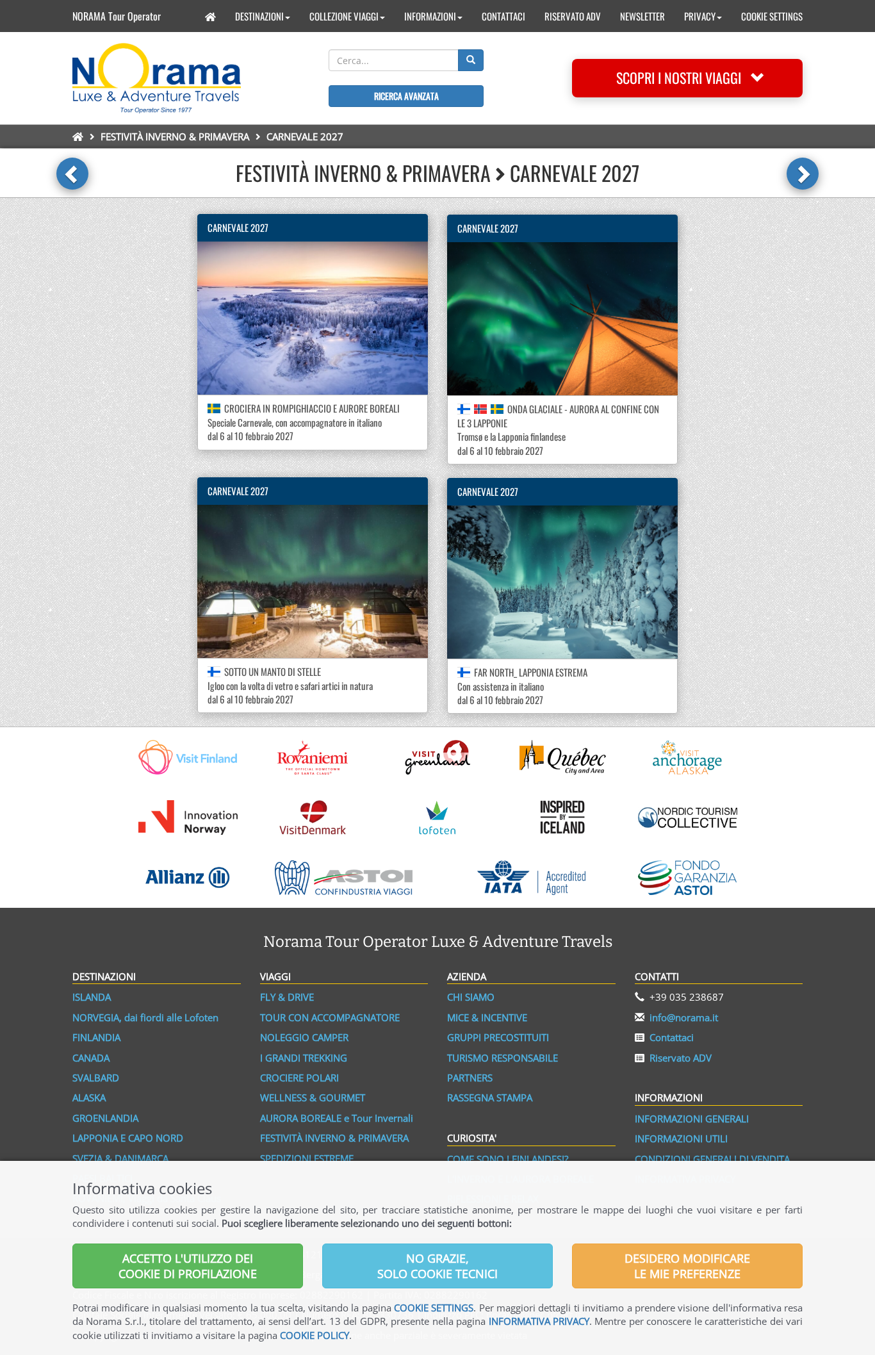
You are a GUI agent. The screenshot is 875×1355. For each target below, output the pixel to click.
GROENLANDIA (105, 1118)
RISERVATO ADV (572, 16)
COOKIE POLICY (314, 1335)
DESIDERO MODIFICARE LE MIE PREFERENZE (687, 1266)
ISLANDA (91, 996)
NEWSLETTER (642, 16)
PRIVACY (700, 16)
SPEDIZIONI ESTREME (307, 1158)
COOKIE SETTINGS (772, 16)
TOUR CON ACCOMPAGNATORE (330, 1017)
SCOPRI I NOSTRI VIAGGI (683, 77)
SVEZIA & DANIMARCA (120, 1158)
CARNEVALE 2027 (238, 227)
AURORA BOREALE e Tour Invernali (336, 1118)
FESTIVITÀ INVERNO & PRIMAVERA (175, 136)
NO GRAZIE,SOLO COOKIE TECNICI (437, 1266)
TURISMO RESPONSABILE (502, 1057)
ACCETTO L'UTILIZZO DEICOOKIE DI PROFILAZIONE (188, 1266)
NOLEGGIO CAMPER (304, 1037)
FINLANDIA (96, 1037)
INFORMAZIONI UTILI (681, 1138)
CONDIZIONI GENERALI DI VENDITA (712, 1159)
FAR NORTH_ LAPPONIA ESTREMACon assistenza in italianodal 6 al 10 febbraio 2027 (522, 686)
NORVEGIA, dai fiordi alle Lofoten (145, 1017)
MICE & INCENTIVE (487, 1017)
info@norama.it (684, 1017)
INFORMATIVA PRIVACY (539, 1321)
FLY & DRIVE (287, 996)
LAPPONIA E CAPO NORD (127, 1137)
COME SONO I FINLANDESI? (507, 1159)
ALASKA (89, 1097)
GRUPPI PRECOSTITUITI (498, 1037)
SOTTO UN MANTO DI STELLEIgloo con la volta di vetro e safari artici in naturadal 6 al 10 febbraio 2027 (290, 685)
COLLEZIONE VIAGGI (344, 16)
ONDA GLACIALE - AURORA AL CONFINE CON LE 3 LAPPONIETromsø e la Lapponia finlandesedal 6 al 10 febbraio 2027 (558, 429)
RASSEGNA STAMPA (489, 1097)
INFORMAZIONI (430, 16)
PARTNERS (470, 1077)
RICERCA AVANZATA (406, 96)
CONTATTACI (503, 16)
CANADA (91, 1057)
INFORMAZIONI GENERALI (692, 1118)
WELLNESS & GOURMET (312, 1097)
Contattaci (672, 1037)
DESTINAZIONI (259, 16)
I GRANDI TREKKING (303, 1057)
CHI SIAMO (471, 996)
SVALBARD (95, 1077)
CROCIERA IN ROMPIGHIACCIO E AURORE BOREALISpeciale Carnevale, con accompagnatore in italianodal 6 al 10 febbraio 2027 (304, 422)
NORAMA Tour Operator (116, 16)
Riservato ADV (681, 1057)
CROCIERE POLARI (299, 1077)
